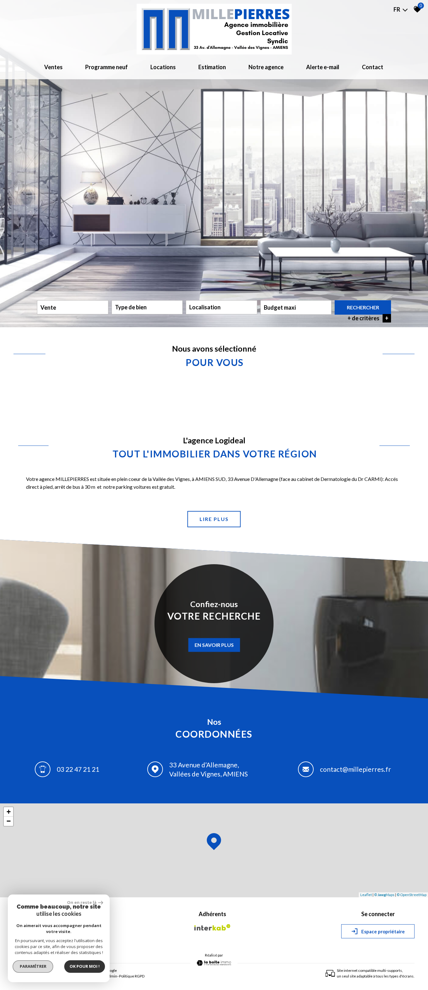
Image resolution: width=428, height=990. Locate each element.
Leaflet (366, 895)
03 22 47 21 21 (78, 769)
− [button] (9, 821)
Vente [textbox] (48, 307)
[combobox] (72, 307)
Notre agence (266, 67)
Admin (111, 976)
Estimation (212, 67)
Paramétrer (33, 966)
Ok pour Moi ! (85, 966)
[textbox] (147, 307)
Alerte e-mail (322, 67)
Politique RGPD (131, 976)
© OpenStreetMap (411, 895)
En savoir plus (214, 645)
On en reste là (82, 902)
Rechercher (363, 307)
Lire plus (214, 519)
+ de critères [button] (368, 318)
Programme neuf (106, 67)
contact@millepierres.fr (355, 769)
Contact (372, 67)
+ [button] (9, 812)
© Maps (384, 895)
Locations (163, 67)
